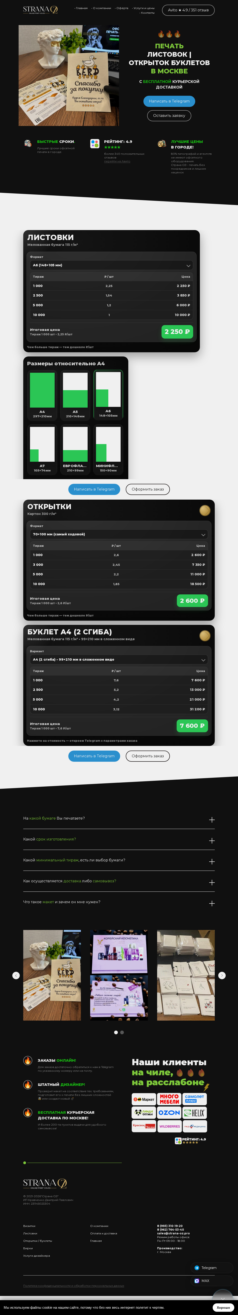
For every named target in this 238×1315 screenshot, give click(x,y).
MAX (205, 1281)
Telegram (209, 1268)
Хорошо (223, 1307)
